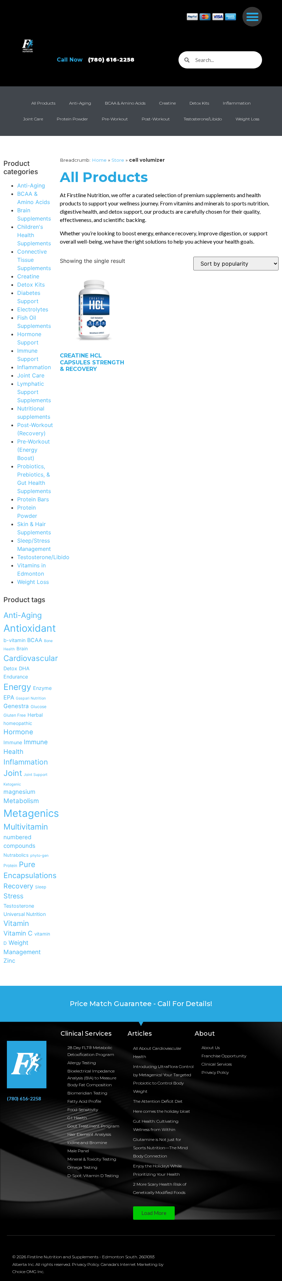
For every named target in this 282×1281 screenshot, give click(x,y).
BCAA (34, 640)
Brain (22, 648)
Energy (17, 687)
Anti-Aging (80, 103)
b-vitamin (14, 640)
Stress (13, 896)
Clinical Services (217, 1064)
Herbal (35, 715)
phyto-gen (39, 855)
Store (117, 160)
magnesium (19, 791)
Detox (10, 668)
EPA (8, 697)
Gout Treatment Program (93, 1126)
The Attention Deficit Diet (158, 1101)
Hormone (18, 732)
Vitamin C (18, 933)
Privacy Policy (215, 1072)
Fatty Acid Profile (84, 1101)
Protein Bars (33, 499)
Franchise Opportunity (224, 1055)
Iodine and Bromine (87, 1142)
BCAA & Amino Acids (125, 103)
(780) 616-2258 (24, 1098)
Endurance (15, 677)
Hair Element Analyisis (89, 1134)
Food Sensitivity (82, 1109)
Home (99, 160)
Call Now (95, 59)
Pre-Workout (115, 118)
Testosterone (18, 906)
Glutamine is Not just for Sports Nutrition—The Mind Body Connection (160, 1148)
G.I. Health (77, 1117)
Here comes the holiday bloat (161, 1111)
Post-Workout (156, 118)
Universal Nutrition (24, 914)
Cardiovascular (30, 658)
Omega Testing (82, 1167)
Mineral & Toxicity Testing (91, 1159)
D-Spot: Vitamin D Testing (93, 1175)
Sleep (40, 886)
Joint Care (33, 118)
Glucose (38, 706)
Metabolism (21, 800)
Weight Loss (247, 118)
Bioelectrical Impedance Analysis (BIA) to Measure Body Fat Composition (91, 1077)
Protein (10, 865)
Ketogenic (12, 784)
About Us (211, 1047)
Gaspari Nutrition (31, 698)
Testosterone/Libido (203, 118)
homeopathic (17, 723)
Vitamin (16, 923)
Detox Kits (199, 103)
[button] (252, 16)
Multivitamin (25, 827)
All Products (43, 103)
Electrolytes (32, 309)
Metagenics (31, 813)
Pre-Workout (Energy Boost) (33, 449)
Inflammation (237, 103)
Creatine (167, 103)
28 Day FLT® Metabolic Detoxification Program (90, 1051)
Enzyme (42, 688)
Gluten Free (14, 715)
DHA (24, 668)
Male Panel (78, 1150)
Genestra (16, 706)
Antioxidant (29, 628)
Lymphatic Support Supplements (34, 392)
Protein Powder (72, 118)
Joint (12, 773)
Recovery (18, 886)
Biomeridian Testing (87, 1093)
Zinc (9, 960)
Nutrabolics (16, 855)
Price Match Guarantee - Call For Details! (141, 1004)
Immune (12, 742)
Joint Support (35, 774)
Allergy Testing (81, 1062)
